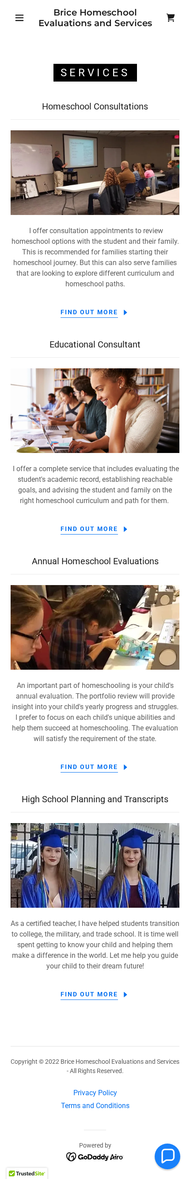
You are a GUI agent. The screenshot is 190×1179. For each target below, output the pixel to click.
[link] (95, 17)
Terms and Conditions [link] (95, 1105)
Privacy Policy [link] (95, 1093)
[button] (19, 18)
